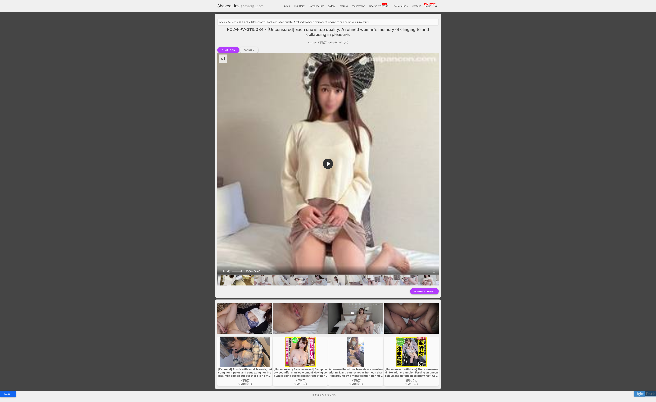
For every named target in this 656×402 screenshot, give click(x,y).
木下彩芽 (243, 22)
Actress (343, 5)
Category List (316, 5)
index (287, 5)
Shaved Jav (228, 5)
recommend (358, 5)
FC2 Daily (299, 5)
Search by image (378, 5)
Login (428, 5)
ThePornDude (400, 5)
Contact (416, 5)
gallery (331, 5)
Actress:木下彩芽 (317, 42)
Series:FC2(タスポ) (337, 42)
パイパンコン (329, 394)
